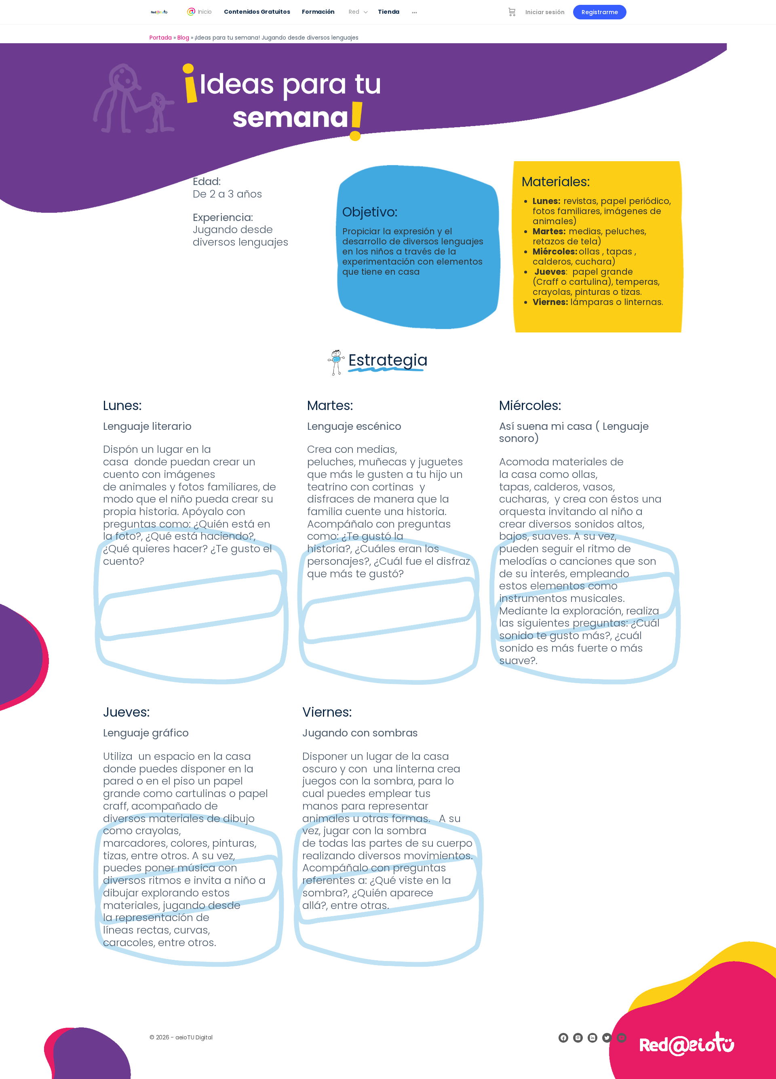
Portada (161, 38)
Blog (183, 38)
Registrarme (600, 12)
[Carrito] (512, 12)
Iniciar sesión (545, 12)
